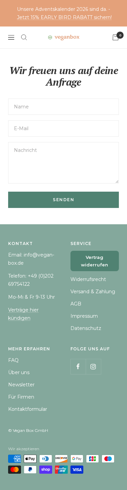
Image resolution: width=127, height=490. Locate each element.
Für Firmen (21, 397)
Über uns (18, 372)
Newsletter (21, 385)
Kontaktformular (27, 409)
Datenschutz (85, 328)
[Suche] (24, 37)
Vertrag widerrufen (94, 261)
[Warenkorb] (115, 37)
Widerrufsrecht (88, 279)
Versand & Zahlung (92, 291)
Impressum (84, 316)
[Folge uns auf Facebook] (78, 366)
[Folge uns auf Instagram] (93, 366)
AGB (75, 304)
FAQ (13, 360)
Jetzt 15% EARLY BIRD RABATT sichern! (64, 17)
